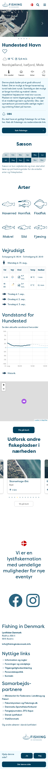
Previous (5, 23)
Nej (39, 755)
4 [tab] (26, 38)
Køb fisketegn (21, 130)
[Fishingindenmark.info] (34, 738)
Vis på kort (23, 429)
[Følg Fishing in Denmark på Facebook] (15, 601)
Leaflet (37, 420)
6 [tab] (22, 497)
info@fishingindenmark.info (16, 644)
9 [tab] (30, 497)
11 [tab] (36, 497)
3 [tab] (24, 38)
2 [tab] (21, 38)
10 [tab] (33, 497)
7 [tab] (25, 497)
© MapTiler (43, 420)
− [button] (4, 389)
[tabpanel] (24, 477)
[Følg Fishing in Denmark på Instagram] (33, 601)
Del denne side (24, 764)
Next (42, 23)
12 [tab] (38, 497)
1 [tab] (18, 38)
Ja (27, 755)
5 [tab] (29, 38)
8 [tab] (28, 497)
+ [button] (4, 385)
